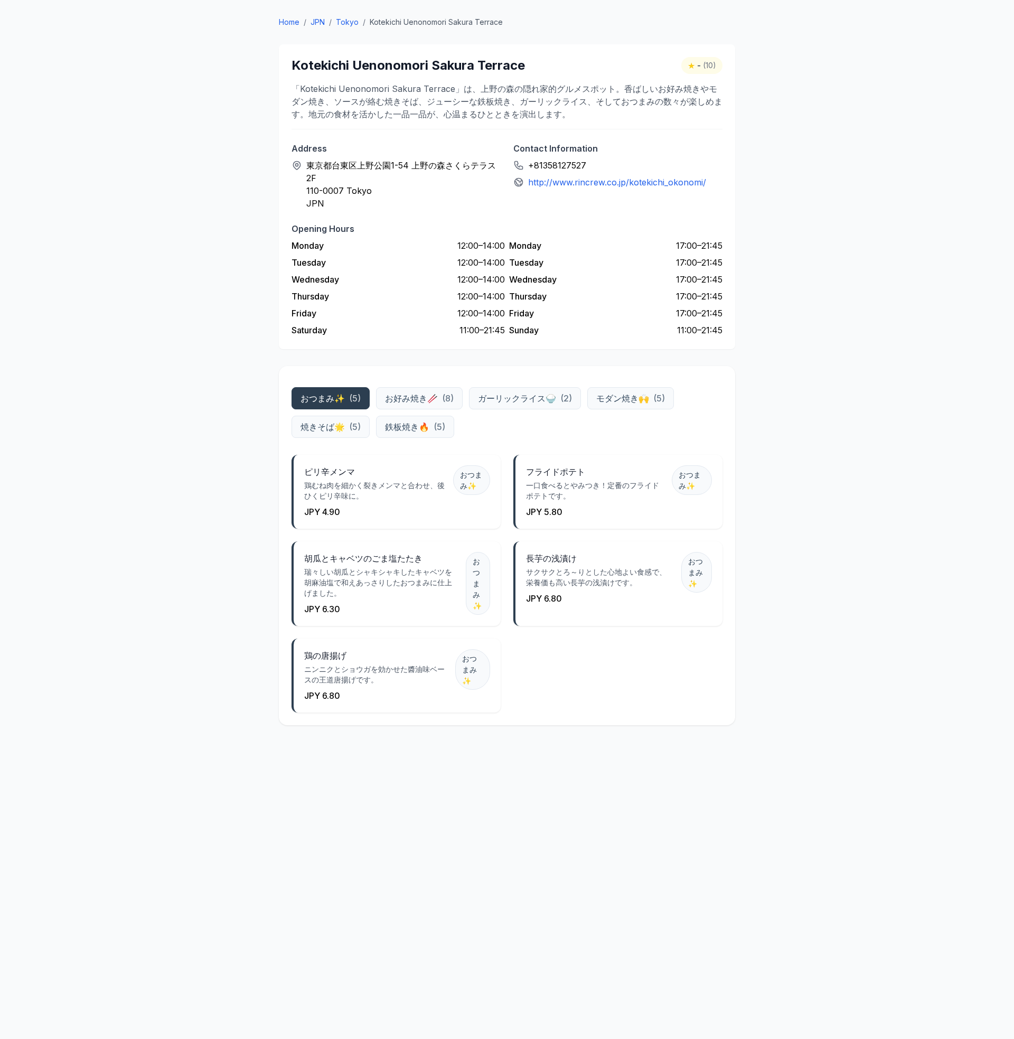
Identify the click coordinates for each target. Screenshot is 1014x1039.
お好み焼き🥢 (419, 398)
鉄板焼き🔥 (415, 427)
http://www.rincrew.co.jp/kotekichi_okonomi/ (617, 182)
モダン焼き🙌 (630, 398)
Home (289, 21)
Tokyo (347, 21)
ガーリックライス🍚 (525, 398)
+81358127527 (557, 165)
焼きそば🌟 (331, 427)
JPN (318, 21)
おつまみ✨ (331, 398)
